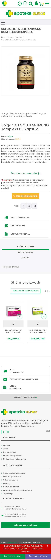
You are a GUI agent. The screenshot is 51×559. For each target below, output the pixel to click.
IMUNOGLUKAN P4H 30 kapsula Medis (37, 331)
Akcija (5, 448)
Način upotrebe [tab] (25, 246)
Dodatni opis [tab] (25, 252)
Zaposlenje (8, 493)
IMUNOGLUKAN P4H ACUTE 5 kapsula (13, 331)
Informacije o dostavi (12, 476)
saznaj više (25, 551)
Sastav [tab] (25, 257)
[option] (13, 321)
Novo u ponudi (9, 452)
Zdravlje (10, 37)
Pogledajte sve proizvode (25, 291)
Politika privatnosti (11, 487)
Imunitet (19, 37)
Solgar (10, 136)
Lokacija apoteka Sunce (25, 525)
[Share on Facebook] (23, 206)
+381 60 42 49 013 (12, 506)
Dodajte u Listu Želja (26, 196)
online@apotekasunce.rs (15, 514)
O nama (6, 483)
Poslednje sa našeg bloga (14, 459)
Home (3, 37)
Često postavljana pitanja (24, 379)
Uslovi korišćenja (20, 234)
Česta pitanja (18, 225)
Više (48, 430)
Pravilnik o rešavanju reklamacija (17, 490)
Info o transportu (20, 217)
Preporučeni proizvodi (12, 455)
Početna (6, 445)
